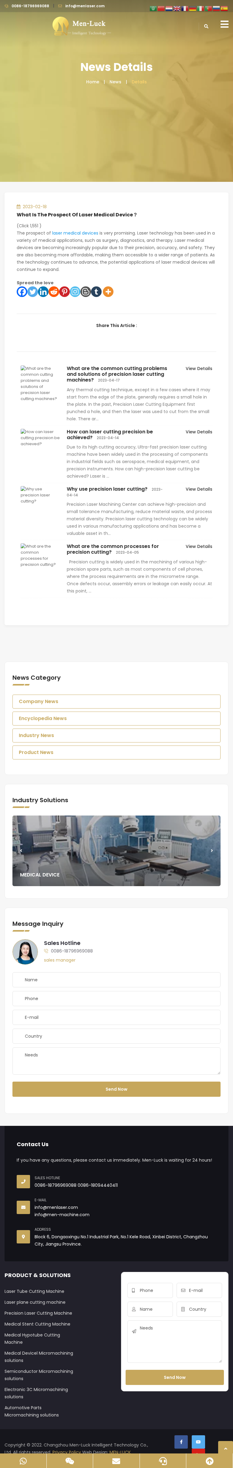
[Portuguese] (209, 8)
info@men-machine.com (62, 1215)
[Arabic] (153, 8)
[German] (193, 8)
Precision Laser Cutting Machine (38, 1313)
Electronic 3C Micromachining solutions (36, 1393)
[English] (177, 8)
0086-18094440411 (98, 1185)
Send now (116, 1089)
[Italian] (201, 8)
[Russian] (217, 8)
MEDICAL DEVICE (39, 874)
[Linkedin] (43, 291)
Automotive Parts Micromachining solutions (32, 1411)
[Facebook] (22, 291)
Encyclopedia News (43, 718)
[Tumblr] (96, 291)
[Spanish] (224, 8)
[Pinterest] (64, 291)
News (115, 82)
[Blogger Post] (85, 291)
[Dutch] (169, 8)
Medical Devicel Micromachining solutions (39, 1356)
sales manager (60, 960)
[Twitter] (32, 291)
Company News (38, 701)
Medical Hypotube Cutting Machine (32, 1338)
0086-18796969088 (30, 5)
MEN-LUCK (120, 1452)
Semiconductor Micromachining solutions (39, 1375)
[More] (108, 291)
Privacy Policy (66, 1452)
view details (199, 368)
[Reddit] (54, 291)
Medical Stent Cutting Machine (37, 1324)
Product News (36, 752)
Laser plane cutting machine (35, 1302)
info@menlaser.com (85, 5)
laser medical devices (75, 233)
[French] (185, 8)
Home (92, 82)
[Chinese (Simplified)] (161, 8)
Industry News (36, 735)
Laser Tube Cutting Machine (34, 1291)
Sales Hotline (62, 943)
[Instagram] (75, 291)
